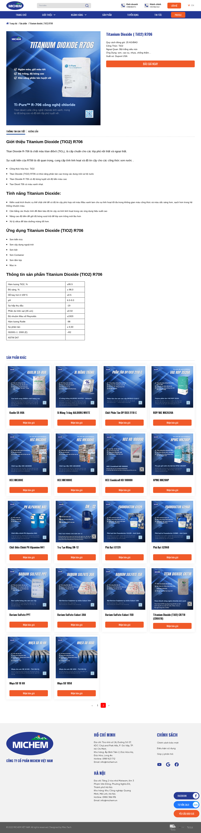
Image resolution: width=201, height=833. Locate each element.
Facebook (182, 795)
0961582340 (155, 7)
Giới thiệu (47, 14)
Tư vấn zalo (183, 804)
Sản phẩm (107, 14)
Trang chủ (21, 14)
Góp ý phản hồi (165, 754)
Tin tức (158, 14)
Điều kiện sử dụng (166, 748)
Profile (178, 14)
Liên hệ (174, 5)
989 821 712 (109, 759)
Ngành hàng (77, 14)
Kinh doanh (132, 4)
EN (192, 5)
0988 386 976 (109, 797)
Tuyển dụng (133, 14)
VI (189, 5)
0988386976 (131, 7)
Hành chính (155, 4)
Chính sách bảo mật (168, 743)
